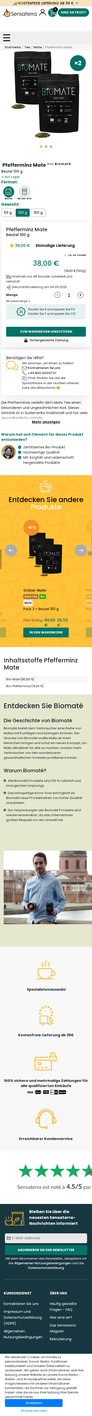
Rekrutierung (60, 1339)
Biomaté (63, 164)
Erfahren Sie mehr (34, 1411)
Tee (27, 47)
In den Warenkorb (46, 632)
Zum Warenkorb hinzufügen (46, 331)
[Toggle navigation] (6, 37)
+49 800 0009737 (42, 373)
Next (81, 550)
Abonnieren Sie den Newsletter (46, 1250)
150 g (38, 212)
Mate (38, 47)
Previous (11, 550)
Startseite (13, 47)
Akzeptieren (34, 1403)
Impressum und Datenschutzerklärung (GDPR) (23, 1317)
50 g (8, 212)
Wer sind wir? (61, 1317)
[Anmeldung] (42, 12)
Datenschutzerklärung (46, 1268)
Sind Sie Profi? (73, 12)
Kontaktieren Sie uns (44, 368)
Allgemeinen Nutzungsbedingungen (42, 1263)
